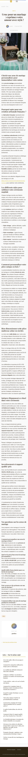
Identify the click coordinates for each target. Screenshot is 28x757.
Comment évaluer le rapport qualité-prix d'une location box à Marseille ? (13, 715)
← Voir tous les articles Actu (9, 642)
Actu (7, 6)
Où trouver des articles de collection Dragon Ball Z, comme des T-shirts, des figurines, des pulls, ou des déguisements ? (13, 726)
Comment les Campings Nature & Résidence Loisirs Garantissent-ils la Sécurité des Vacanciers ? (13, 688)
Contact (19, 749)
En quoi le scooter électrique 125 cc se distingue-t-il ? (13, 693)
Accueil (3, 6)
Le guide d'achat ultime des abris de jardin (12, 710)
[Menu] (16, 1)
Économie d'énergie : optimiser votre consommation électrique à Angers (13, 733)
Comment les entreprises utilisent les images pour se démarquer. (13, 665)
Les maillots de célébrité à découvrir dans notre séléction (12, 670)
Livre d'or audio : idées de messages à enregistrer (13, 660)
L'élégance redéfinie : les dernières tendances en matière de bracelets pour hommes (13, 676)
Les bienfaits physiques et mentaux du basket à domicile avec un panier (13, 720)
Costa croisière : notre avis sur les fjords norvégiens (13, 682)
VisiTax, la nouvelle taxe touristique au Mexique (13, 738)
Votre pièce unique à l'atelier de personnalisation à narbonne (11, 698)
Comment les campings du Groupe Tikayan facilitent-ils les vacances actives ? (12, 704)
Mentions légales (11, 749)
